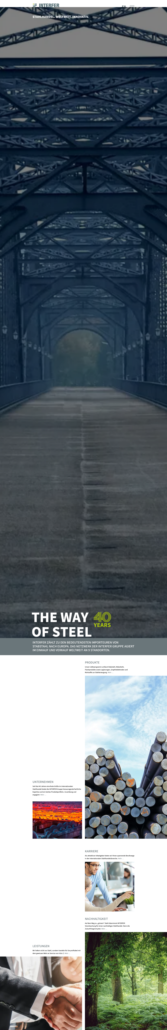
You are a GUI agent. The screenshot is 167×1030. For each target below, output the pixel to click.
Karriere (91, 851)
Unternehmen (43, 782)
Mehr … (43, 795)
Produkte (92, 662)
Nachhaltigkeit (96, 919)
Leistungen (41, 946)
